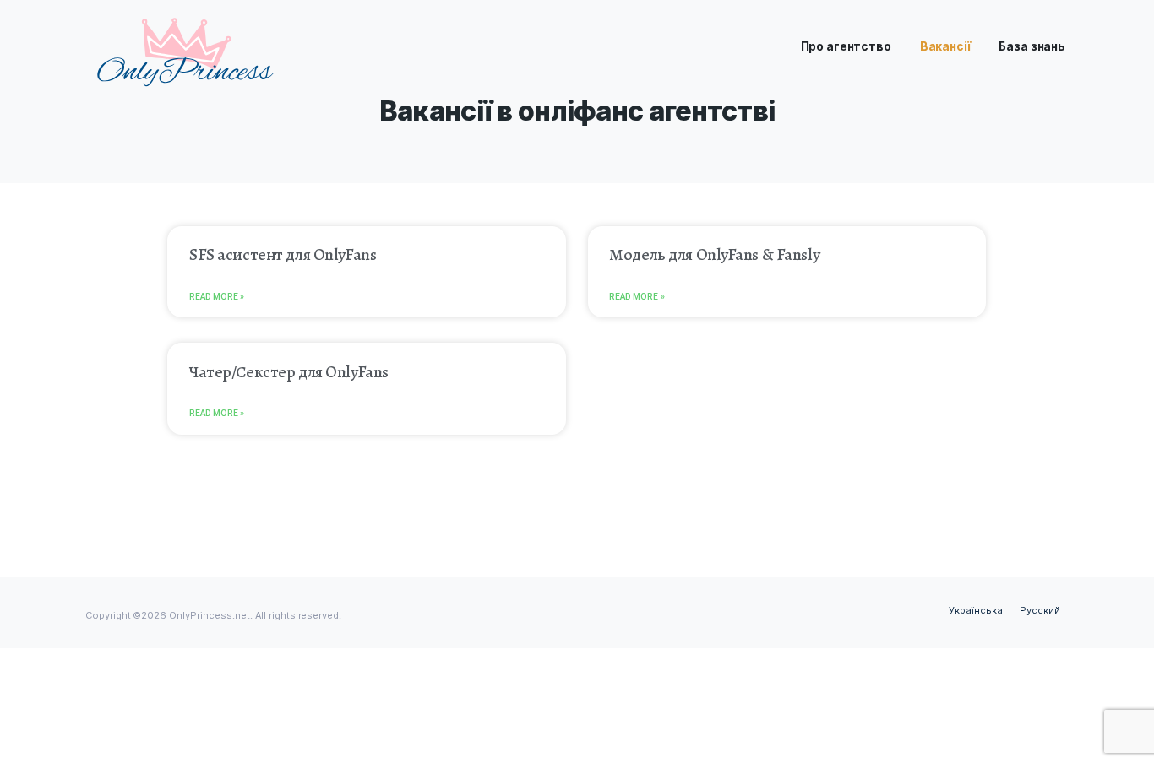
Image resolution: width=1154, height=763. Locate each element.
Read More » (216, 296)
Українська (976, 610)
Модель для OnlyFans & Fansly (714, 254)
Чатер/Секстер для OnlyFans (289, 371)
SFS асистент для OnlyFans (282, 254)
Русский (1040, 610)
